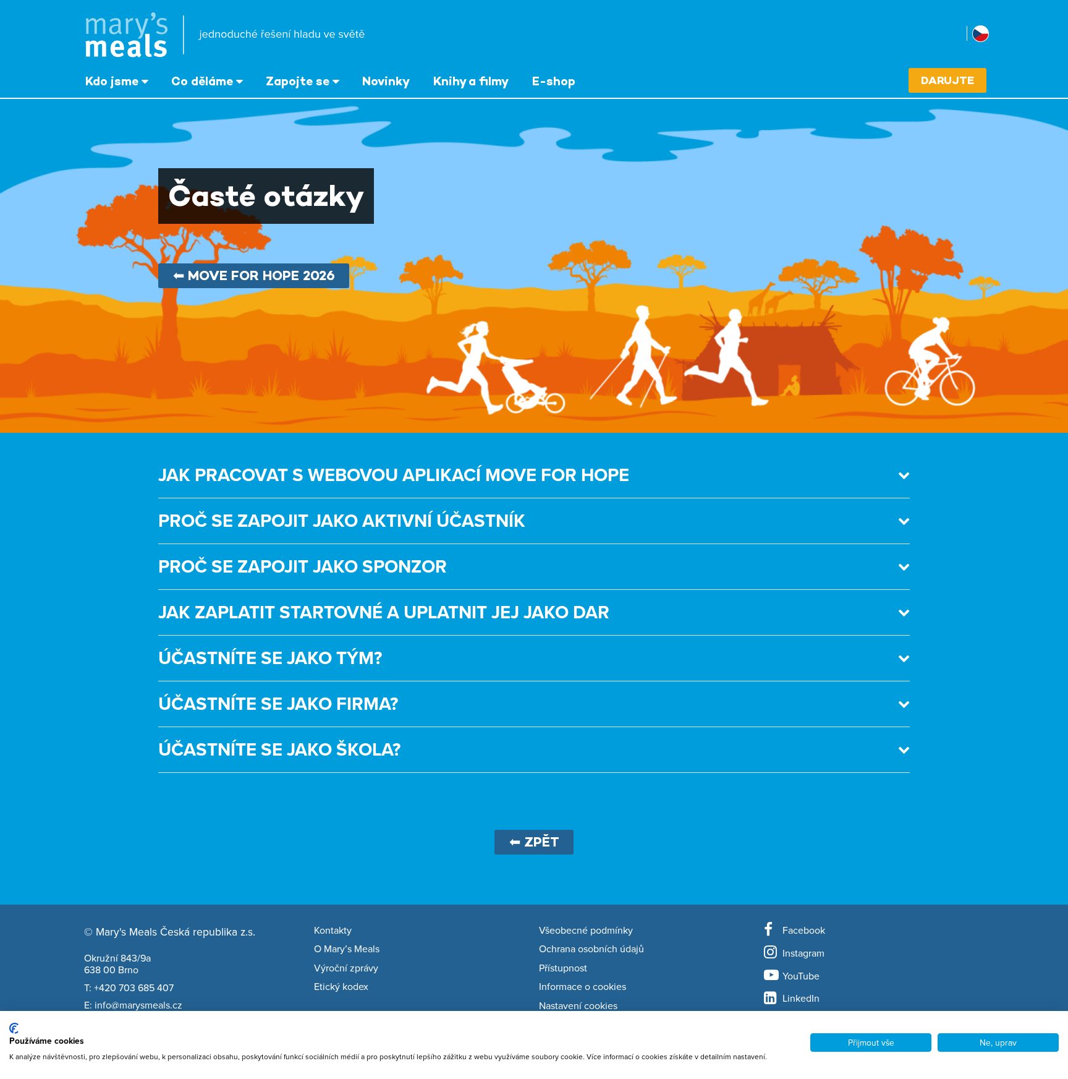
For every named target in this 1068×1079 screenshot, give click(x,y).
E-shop (553, 81)
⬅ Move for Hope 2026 (254, 275)
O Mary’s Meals (346, 949)
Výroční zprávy (346, 968)
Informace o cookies (582, 987)
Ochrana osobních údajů (591, 949)
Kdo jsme (111, 81)
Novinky (386, 81)
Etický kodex (341, 987)
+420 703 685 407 (134, 987)
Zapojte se (297, 81)
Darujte (947, 80)
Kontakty (333, 930)
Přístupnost (563, 968)
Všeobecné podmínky (586, 930)
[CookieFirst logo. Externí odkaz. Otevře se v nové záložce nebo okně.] (14, 1028)
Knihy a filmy (471, 81)
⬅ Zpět (534, 842)
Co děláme (202, 81)
